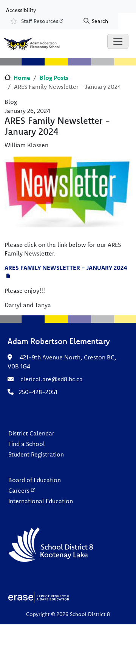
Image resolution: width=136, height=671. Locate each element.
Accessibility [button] (21, 10)
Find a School (26, 443)
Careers (18, 490)
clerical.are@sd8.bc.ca (51, 379)
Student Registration (36, 454)
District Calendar (31, 433)
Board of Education (34, 480)
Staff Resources (39, 21)
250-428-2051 (38, 392)
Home (22, 77)
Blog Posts (54, 77)
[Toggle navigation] (117, 41)
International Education (40, 501)
